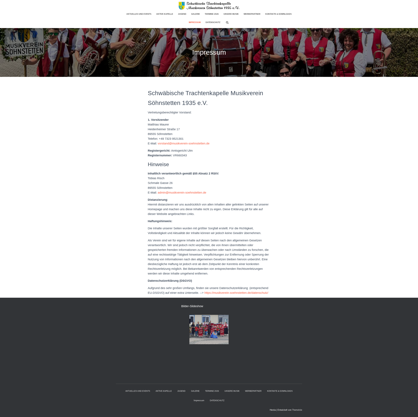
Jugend (182, 14)
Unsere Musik (231, 14)
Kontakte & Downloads (278, 14)
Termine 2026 (212, 14)
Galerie (195, 14)
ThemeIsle (297, 410)
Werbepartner (252, 14)
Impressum (195, 22)
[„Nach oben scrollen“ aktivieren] (411, 410)
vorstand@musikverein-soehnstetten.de (183, 143)
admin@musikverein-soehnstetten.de (182, 192)
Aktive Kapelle (164, 14)
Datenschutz (213, 22)
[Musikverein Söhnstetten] (209, 6)
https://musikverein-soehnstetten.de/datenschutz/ (236, 292)
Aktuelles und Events (138, 14)
